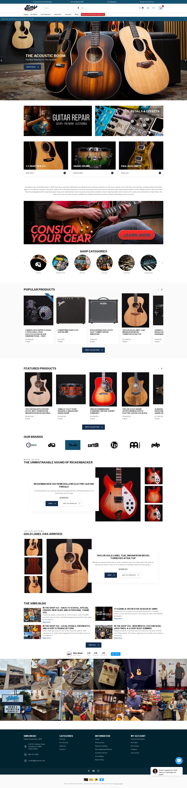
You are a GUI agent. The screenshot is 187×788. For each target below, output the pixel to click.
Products (34, 14)
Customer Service (101, 753)
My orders (134, 743)
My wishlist (135, 746)
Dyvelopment (118, 784)
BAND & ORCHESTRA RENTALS (93, 14)
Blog (76, 14)
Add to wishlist (70, 503)
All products (135, 753)
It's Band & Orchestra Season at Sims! (136, 609)
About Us (57, 14)
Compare (134, 749)
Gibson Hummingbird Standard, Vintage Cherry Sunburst (102, 411)
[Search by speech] (78, 8)
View (50, 503)
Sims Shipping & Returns (103, 749)
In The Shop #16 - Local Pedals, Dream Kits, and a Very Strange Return (66, 627)
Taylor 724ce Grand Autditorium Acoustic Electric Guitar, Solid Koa (134, 411)
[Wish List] (153, 8)
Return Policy (99, 760)
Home (26, 14)
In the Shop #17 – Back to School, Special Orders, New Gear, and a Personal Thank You (66, 610)
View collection (92, 350)
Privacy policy (99, 743)
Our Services (45, 14)
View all (92, 645)
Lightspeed (95, 784)
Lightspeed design (106, 784)
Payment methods (101, 746)
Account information (138, 739)
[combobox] (63, 8)
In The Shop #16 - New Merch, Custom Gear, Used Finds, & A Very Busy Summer (137, 627)
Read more (47, 622)
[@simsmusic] (69, 654)
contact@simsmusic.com (36, 761)
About (97, 739)
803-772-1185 (33, 754)
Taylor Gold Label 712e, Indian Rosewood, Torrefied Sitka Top (133, 332)
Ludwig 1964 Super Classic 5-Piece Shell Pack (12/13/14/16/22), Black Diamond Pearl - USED (38, 333)
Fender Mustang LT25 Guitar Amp (68, 331)
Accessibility (99, 756)
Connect (68, 14)
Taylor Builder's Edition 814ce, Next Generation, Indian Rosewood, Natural (38, 411)
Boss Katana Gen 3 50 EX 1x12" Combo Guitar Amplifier (101, 332)
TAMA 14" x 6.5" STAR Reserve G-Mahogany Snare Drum (68, 411)
